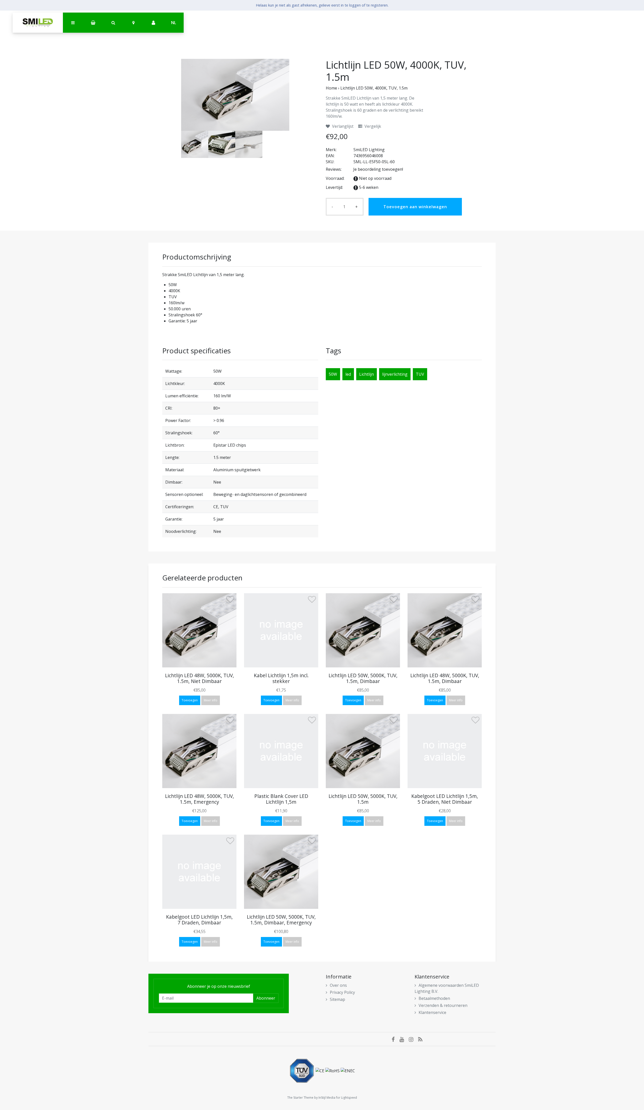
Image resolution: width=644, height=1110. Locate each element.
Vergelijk (372, 126)
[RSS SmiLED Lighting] (422, 1039)
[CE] (320, 1070)
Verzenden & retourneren (443, 1005)
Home (331, 88)
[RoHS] (333, 1070)
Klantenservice (432, 1012)
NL (173, 22)
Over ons (338, 985)
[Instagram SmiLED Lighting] (413, 1039)
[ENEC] (348, 1070)
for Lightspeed (346, 1097)
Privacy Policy (342, 992)
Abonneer (265, 998)
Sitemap (337, 999)
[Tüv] (302, 1070)
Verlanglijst (342, 126)
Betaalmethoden (434, 998)
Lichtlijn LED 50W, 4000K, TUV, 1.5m (374, 88)
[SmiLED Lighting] (38, 23)
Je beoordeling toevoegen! (378, 169)
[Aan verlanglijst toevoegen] (230, 600)
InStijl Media (326, 1097)
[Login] (153, 23)
